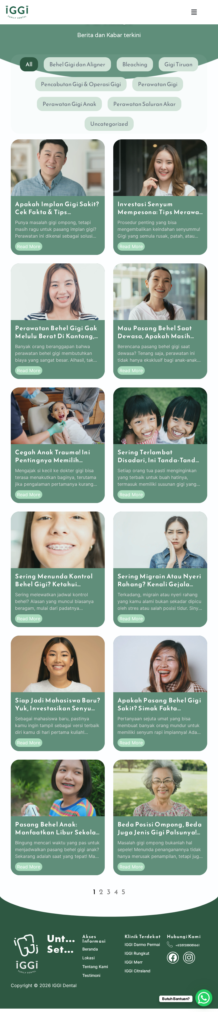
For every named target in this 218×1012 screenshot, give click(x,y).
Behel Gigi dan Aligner (77, 64)
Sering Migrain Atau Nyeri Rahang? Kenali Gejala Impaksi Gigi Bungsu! (159, 584)
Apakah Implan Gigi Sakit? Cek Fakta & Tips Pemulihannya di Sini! (57, 212)
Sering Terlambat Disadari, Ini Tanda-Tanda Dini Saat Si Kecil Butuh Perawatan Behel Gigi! (159, 464)
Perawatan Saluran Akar (144, 104)
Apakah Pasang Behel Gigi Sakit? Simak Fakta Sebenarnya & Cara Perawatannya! (159, 712)
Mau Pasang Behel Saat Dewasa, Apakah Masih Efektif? (155, 336)
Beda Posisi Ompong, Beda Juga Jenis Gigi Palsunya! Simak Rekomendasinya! (160, 832)
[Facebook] (173, 958)
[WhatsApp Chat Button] (203, 997)
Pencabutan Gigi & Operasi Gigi (81, 84)
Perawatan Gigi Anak (69, 104)
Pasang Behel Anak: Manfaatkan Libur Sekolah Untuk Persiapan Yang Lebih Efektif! (57, 836)
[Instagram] (189, 958)
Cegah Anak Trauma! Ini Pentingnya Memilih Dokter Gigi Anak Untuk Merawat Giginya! (52, 464)
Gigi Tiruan (178, 64)
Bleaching (134, 64)
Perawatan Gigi (157, 84)
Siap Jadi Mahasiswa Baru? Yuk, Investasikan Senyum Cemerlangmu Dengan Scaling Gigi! (57, 712)
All (29, 64)
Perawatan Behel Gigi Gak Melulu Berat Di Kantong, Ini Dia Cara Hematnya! (56, 336)
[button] (194, 12)
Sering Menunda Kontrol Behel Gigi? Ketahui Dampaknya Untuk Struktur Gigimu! (54, 588)
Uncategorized (109, 124)
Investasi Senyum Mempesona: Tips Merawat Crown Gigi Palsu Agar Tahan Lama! (160, 216)
